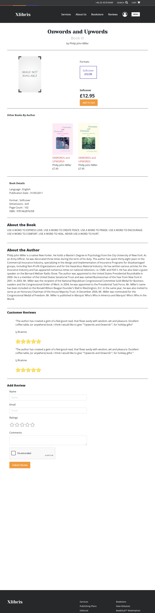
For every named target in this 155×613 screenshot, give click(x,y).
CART (134, 2)
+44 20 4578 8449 (104, 2)
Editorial (84, 610)
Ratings (13, 417)
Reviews (113, 14)
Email (12, 404)
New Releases (123, 606)
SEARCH (121, 2)
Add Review (16, 385)
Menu (135, 14)
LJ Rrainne (21, 332)
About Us (81, 14)
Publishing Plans (88, 606)
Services (66, 14)
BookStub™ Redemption (128, 610)
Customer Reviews (21, 312)
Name (12, 391)
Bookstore (97, 14)
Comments (15, 432)
